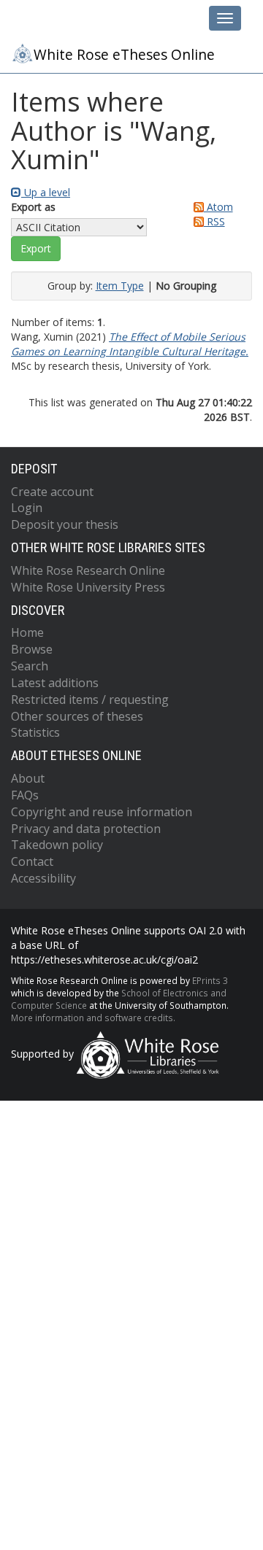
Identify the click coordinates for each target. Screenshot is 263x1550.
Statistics (35, 732)
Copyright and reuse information (101, 812)
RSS (214, 221)
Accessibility (43, 878)
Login (26, 508)
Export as (33, 207)
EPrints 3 (210, 980)
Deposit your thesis (64, 524)
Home (27, 632)
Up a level (45, 192)
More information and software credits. (93, 1017)
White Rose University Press (88, 587)
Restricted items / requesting (90, 699)
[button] (36, 248)
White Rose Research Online (88, 570)
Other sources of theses (77, 716)
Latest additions (55, 683)
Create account (52, 492)
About (28, 778)
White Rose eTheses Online (124, 54)
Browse (32, 649)
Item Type (120, 285)
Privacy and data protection (86, 829)
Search (29, 666)
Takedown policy (57, 845)
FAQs (25, 795)
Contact (32, 861)
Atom (218, 207)
